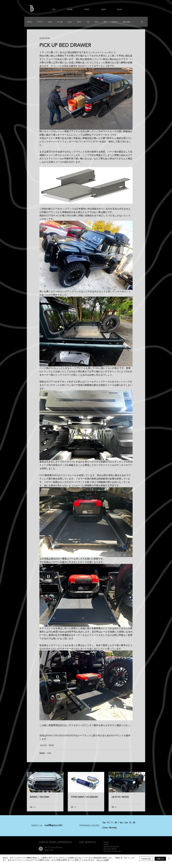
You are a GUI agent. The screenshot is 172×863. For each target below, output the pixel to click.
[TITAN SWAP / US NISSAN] (86, 782)
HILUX (70, 22)
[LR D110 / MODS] (127, 782)
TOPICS (29, 22)
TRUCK (79, 22)
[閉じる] (168, 858)
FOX (88, 22)
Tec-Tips (60, 22)
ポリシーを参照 (102, 860)
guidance (115, 22)
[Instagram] (41, 849)
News (50, 22)
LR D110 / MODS (120, 797)
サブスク (40, 22)
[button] (142, 22)
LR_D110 (43, 745)
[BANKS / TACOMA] (45, 782)
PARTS (51, 745)
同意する (160, 858)
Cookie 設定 (146, 858)
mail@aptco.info (53, 825)
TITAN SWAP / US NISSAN (84, 797)
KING (96, 22)
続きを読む (126, 22)
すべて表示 (140, 767)
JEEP (105, 22)
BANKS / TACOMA (39, 797)
